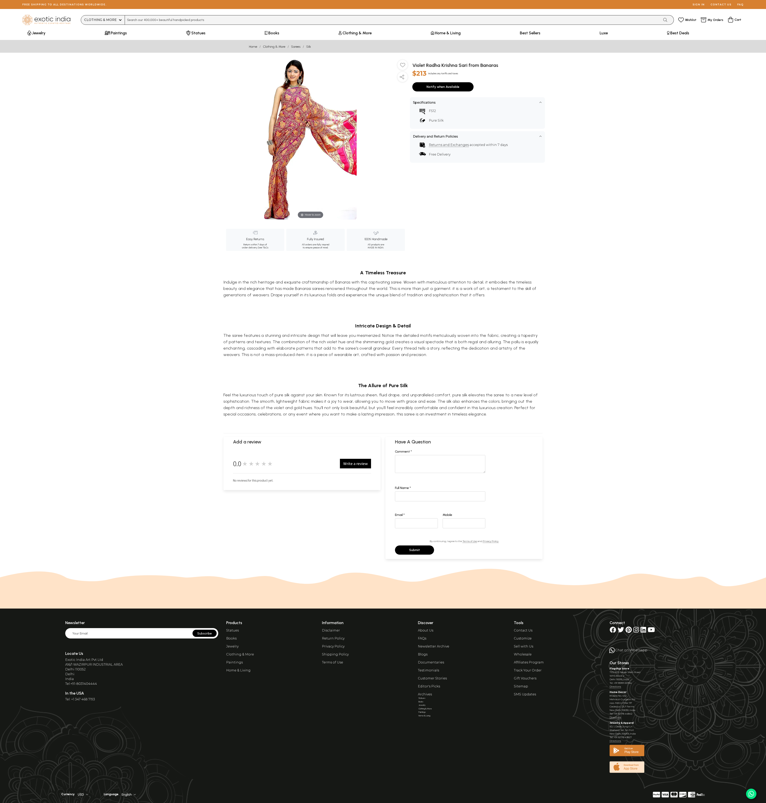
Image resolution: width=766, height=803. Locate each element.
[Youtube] (651, 631)
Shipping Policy (335, 654)
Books (231, 638)
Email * (400, 515)
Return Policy (333, 638)
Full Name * (403, 488)
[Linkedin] (643, 631)
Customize (523, 638)
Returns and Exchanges (449, 145)
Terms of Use (470, 541)
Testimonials (428, 670)
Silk (308, 47)
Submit (414, 550)
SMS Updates (525, 694)
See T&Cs (263, 247)
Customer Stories (432, 678)
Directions (615, 686)
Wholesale (523, 654)
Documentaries (431, 662)
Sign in (699, 4)
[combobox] (392, 20)
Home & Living (238, 670)
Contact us (721, 4)
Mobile (447, 515)
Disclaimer (331, 630)
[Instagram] (636, 631)
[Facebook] (613, 631)
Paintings (234, 662)
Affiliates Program (529, 662)
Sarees (295, 47)
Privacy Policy (490, 541)
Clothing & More (274, 47)
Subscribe (204, 633)
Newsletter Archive (433, 646)
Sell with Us (523, 646)
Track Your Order (528, 670)
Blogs (422, 654)
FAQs (422, 638)
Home (253, 47)
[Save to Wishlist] (402, 66)
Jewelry (232, 646)
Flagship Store (619, 668)
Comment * (403, 451)
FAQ (740, 4)
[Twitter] (621, 631)
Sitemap (521, 686)
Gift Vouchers (525, 678)
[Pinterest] (629, 631)
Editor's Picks (429, 686)
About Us (425, 630)
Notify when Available (442, 87)
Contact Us (523, 630)
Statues (232, 630)
